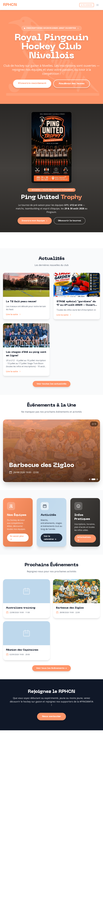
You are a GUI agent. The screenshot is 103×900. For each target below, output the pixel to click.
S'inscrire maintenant (32, 83)
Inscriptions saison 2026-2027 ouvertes (51, 28)
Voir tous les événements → (51, 668)
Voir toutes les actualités (51, 384)
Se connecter (87, 5)
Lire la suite (12, 314)
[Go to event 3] (96, 479)
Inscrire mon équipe (33, 221)
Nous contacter (51, 716)
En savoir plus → (17, 537)
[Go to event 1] (89, 479)
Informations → (84, 538)
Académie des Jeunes (72, 84)
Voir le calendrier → (50, 537)
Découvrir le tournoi (69, 221)
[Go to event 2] (92, 479)
